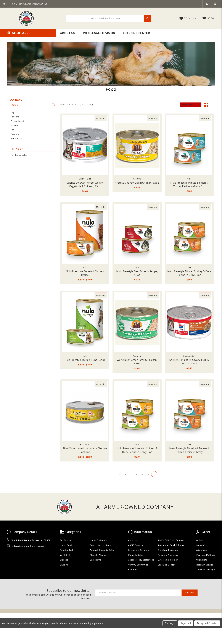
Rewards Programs (168, 555)
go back (16, 100)
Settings (169, 623)
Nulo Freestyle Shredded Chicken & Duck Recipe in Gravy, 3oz (137, 450)
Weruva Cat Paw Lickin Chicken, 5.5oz (137, 182)
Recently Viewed (204, 564)
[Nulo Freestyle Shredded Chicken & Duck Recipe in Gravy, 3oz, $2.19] (137, 411)
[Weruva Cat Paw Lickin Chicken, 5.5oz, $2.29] (137, 145)
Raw (13, 129)
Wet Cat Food (17, 138)
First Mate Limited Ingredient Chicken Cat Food (85, 450)
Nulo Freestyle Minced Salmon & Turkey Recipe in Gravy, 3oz (189, 184)
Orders (199, 540)
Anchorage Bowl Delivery (171, 545)
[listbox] (190, 105)
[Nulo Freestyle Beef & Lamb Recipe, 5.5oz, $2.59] (137, 233)
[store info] (215, 4)
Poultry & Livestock (100, 545)
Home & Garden (98, 540)
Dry (12, 112)
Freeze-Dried (17, 121)
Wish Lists (190, 18)
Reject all (186, 623)
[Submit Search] (147, 18)
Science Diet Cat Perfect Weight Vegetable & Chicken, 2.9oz (85, 184)
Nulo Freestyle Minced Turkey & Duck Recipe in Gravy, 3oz (189, 273)
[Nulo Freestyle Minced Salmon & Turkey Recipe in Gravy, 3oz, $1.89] (189, 145)
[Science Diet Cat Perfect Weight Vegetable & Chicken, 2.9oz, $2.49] (85, 145)
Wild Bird (65, 555)
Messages (201, 545)
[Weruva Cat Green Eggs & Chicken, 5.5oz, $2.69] (137, 322)
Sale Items (95, 559)
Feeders (15, 116)
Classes (64, 559)
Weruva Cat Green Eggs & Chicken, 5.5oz (137, 361)
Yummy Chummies (138, 564)
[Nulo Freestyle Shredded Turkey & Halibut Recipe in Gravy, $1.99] (189, 411)
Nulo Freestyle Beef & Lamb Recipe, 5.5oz (137, 273)
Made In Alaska (98, 555)
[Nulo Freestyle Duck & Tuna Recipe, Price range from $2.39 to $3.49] (85, 322)
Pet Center (65, 540)
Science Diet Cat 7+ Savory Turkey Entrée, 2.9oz (189, 361)
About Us (68, 33)
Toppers (15, 134)
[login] (207, 4)
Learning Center (136, 33)
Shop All (64, 564)
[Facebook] (9, 553)
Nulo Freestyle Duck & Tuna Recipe (84, 360)
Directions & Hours (138, 550)
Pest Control (66, 550)
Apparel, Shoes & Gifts (102, 550)
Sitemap (132, 569)
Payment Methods (205, 555)
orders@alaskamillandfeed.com (28, 546)
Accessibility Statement (141, 559)
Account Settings (205, 569)
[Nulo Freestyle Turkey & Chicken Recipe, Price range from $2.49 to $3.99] (85, 233)
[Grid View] (206, 105)
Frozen (14, 125)
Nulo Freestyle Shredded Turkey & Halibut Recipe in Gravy (189, 450)
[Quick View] (104, 118)
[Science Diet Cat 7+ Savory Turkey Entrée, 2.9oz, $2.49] (189, 322)
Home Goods (66, 545)
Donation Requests (168, 550)
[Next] (154, 474)
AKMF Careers (135, 545)
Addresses (201, 550)
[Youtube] (20, 553)
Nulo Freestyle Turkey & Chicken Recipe (85, 273)
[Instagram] (15, 553)
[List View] (212, 105)
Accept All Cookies (207, 623)
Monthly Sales (135, 555)
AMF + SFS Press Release (171, 540)
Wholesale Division (99, 33)
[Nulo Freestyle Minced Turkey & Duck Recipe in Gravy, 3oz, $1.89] (189, 233)
